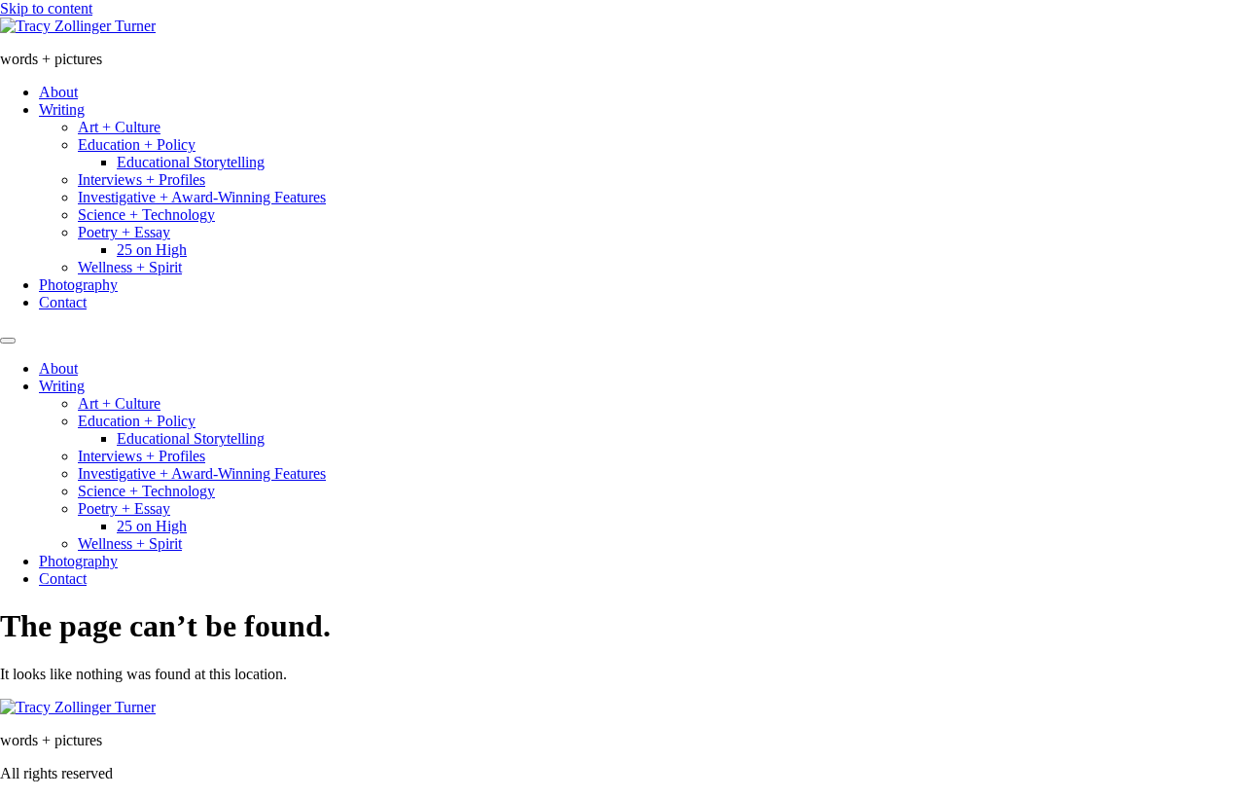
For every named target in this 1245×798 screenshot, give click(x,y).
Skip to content (46, 8)
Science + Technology (146, 214)
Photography (78, 284)
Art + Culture (119, 127)
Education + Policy (137, 144)
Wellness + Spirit (130, 267)
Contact (63, 302)
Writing (62, 109)
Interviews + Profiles (141, 179)
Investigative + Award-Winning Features (202, 197)
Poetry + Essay (124, 232)
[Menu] (8, 341)
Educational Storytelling (191, 162)
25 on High (152, 249)
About (58, 92)
